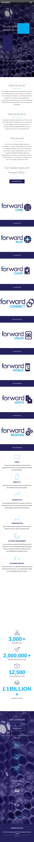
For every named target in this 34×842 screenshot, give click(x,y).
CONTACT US (17, 603)
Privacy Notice (17, 816)
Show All (13, 191)
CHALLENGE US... (11, 56)
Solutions (21, 191)
